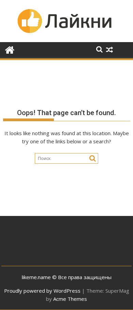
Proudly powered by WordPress (42, 290)
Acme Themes (70, 298)
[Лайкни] (10, 49)
